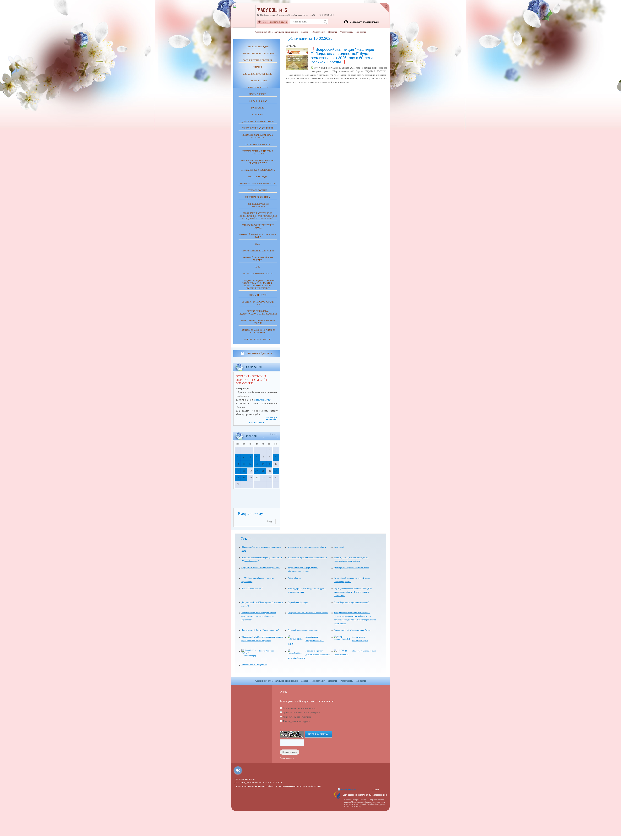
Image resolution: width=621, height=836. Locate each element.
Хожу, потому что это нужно (297, 717)
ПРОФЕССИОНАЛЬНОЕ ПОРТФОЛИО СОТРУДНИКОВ (258, 331)
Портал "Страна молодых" (252, 588)
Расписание (257, 108)
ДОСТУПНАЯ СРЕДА (257, 177)
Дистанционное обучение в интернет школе (351, 568)
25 (244, 477)
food (257, 267)
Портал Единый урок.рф (298, 602)
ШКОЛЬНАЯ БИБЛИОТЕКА (257, 197)
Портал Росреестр (266, 651)
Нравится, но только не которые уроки (301, 712)
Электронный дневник (259, 353)
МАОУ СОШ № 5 (272, 10)
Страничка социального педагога (258, 183)
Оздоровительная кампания (257, 128)
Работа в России (294, 578)
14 (263, 464)
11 (244, 464)
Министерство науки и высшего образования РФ (307, 557)
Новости (305, 32)
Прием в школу (257, 94)
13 (256, 464)
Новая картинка (318, 734)
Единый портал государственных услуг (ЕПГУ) (306, 640)
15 (269, 464)
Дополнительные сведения (257, 60)
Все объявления (256, 422)
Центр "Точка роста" (258, 87)
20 (256, 471)
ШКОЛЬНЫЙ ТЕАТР (258, 295)
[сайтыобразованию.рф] (385, 8)
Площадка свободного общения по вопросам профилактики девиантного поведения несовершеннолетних (258, 284)
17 (237, 471)
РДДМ (257, 244)
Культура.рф (339, 547)
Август (273, 434)
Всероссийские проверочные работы (258, 226)
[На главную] (259, 21)
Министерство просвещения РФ (254, 665)
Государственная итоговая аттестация (257, 152)
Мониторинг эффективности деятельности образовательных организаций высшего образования (258, 616)
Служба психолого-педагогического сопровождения (258, 312)
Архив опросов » (287, 758)
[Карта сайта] (264, 21)
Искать (325, 21)
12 (250, 464)
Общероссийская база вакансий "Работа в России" (308, 613)
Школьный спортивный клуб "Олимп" (257, 258)
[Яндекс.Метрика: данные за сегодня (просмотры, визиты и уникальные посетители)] (347, 790)
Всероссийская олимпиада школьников (257, 136)
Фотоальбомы (346, 32)
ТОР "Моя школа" (258, 101)
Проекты (332, 32)
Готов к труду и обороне (257, 339)
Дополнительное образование (257, 121)
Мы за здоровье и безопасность (258, 170)
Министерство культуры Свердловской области (307, 547)
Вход (269, 521)
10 (237, 464)
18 (244, 471)
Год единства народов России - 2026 (258, 303)
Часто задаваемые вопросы (257, 274)
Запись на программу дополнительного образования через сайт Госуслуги (309, 654)
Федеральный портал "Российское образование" (260, 568)
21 (263, 471)
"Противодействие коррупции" (258, 251)
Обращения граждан (258, 47)
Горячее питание (258, 81)
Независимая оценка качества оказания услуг (258, 161)
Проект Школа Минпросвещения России (257, 322)
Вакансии (257, 115)
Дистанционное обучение (257, 74)
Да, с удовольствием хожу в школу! (300, 708)
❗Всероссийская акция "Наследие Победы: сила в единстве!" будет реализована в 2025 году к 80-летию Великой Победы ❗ (343, 55)
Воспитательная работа (258, 144)
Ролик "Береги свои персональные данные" (351, 602)
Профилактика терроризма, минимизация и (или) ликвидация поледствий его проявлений (258, 216)
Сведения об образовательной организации (276, 32)
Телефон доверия (257, 190)
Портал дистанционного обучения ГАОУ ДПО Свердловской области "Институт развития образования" (353, 592)
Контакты (361, 32)
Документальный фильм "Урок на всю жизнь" (260, 630)
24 (237, 477)
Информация (318, 32)
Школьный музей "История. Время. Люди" (257, 235)
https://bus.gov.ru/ (262, 400)
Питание (257, 67)
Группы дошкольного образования (258, 205)
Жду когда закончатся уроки (296, 721)
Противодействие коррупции (258, 53)
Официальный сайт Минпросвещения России (352, 630)
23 (275, 471)
